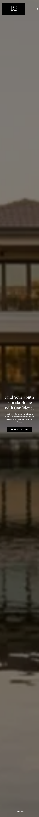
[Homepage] (13, 9)
